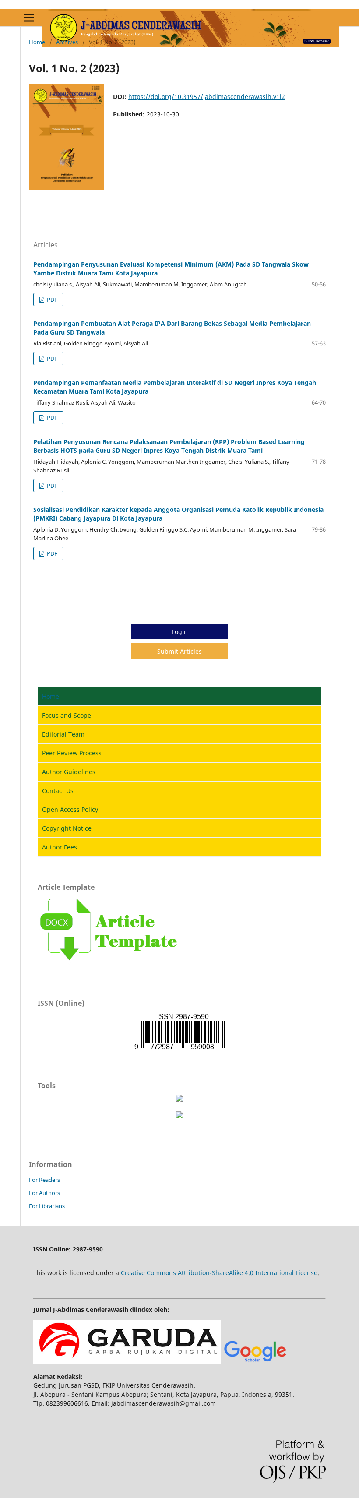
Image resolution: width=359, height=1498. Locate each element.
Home (37, 42)
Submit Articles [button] (179, 651)
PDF (51, 299)
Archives (67, 42)
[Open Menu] (29, 17)
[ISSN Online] (179, 1049)
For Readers (44, 1180)
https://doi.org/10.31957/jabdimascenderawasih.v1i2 (206, 96)
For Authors (44, 1193)
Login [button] (180, 631)
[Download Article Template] (109, 963)
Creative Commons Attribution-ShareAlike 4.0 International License (219, 1273)
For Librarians (47, 1206)
